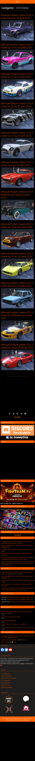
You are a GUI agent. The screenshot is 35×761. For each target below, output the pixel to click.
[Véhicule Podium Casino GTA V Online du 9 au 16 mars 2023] (17, 298)
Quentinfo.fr (26, 720)
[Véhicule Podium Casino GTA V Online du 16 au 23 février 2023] (17, 360)
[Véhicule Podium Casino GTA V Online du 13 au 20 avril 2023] (17, 148)
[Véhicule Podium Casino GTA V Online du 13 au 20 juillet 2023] (17, 60)
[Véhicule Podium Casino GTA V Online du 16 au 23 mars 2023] (17, 269)
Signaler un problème (6, 687)
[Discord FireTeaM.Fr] (25, 413)
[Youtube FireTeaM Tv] (21, 413)
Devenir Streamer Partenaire (8, 678)
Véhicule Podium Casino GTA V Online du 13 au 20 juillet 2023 (17, 46)
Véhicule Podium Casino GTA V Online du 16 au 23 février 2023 (17, 346)
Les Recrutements (6, 680)
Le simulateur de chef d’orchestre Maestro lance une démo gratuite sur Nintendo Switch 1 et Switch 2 (16, 542)
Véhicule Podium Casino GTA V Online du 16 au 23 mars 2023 (17, 255)
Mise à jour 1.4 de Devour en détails (10, 617)
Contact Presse (5, 685)
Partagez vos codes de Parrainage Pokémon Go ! (20, 597)
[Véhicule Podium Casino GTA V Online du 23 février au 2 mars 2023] (17, 330)
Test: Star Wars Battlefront (8, 620)
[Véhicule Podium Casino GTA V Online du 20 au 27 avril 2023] (17, 119)
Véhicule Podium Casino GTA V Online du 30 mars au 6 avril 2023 (17, 194)
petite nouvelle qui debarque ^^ (9, 640)
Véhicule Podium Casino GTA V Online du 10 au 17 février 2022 (17, 628)
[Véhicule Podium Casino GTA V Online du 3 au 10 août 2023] (17, 30)
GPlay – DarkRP (5, 642)
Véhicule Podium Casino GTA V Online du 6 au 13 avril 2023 (17, 164)
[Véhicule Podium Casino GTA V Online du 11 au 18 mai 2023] (17, 89)
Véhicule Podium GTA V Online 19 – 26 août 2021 (14, 624)
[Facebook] (2, 650)
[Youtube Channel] (10, 650)
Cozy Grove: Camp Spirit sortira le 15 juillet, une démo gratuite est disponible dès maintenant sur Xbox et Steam (17, 558)
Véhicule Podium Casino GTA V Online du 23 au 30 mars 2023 (17, 225)
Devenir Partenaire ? (6, 676)
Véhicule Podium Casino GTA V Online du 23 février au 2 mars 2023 (17, 315)
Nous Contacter (5, 683)
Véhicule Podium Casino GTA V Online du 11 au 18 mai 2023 (17, 75)
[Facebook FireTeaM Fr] (9, 413)
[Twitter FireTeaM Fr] (13, 413)
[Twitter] (6, 650)
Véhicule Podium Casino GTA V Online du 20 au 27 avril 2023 (17, 105)
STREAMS (18, 509)
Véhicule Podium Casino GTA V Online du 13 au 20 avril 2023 (17, 134)
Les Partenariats (5, 673)
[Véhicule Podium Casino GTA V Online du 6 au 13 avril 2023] (17, 177)
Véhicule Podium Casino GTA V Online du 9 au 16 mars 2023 (17, 284)
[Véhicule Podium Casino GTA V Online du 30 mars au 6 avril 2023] (17, 210)
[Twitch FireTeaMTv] (17, 413)
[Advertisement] (17, 392)
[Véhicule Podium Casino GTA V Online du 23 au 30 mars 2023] (17, 239)
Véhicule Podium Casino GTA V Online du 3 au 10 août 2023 (17, 17)
